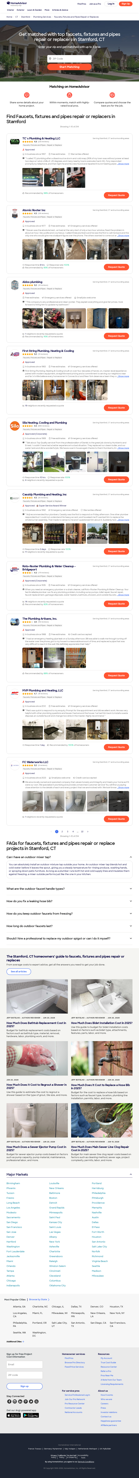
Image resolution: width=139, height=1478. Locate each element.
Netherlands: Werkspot (87, 1449)
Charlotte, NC (40, 1306)
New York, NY (117, 1313)
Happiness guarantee (111, 1421)
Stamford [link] (25, 17)
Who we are (106, 1399)
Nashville (97, 1212)
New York (54, 1241)
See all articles (19, 971)
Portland (97, 1183)
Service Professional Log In (77, 1395)
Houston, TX (116, 1306)
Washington (13, 1246)
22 (82, 831)
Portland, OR (39, 1322)
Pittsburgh (97, 1198)
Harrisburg (98, 1188)
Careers (104, 1403)
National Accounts (73, 1412)
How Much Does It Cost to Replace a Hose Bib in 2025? (100, 1086)
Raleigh (53, 1261)
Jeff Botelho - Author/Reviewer (23, 1018)
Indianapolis (13, 1285)
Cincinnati (54, 1271)
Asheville (54, 1246)
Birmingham (13, 1183)
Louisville (54, 1183)
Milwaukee (98, 1275)
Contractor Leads (73, 1408)
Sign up (24, 1386)
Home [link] (9, 17)
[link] (69, 142)
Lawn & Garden (34, 10)
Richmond (97, 1256)
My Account (106, 1358)
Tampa (10, 1271)
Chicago (11, 1280)
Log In (111, 3)
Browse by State (38, 1299)
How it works (107, 1395)
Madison (96, 1271)
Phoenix (11, 1188)
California (62, 1456)
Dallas (95, 1222)
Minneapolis (55, 1212)
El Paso (96, 1227)
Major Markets (17, 1174)
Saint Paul (54, 1217)
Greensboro (56, 1256)
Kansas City (55, 1222)
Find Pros (69, 1358)
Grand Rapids (56, 1207)
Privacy (54, 1456)
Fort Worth (98, 1232)
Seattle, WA (19, 1332)
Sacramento (13, 1217)
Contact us (106, 1416)
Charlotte (54, 1251)
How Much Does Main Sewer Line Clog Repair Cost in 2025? (100, 1148)
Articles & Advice (60, 10)
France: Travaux (34, 1449)
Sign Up (126, 3)
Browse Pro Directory (75, 1362)
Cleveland (55, 1275)
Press (103, 1408)
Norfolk (96, 1251)
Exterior (20, 10)
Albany (53, 1236)
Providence (98, 1202)
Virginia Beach (100, 1261)
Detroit (53, 1202)
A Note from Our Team (111, 1380)
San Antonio (98, 1241)
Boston (53, 1198)
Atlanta (11, 1275)
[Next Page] (87, 831)
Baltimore (54, 1193)
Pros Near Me (107, 1375)
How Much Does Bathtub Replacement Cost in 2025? (36, 1024)
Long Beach (13, 1202)
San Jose (11, 1232)
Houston (96, 1236)
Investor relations (109, 1412)
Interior (10, 10)
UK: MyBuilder (105, 1449)
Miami (10, 1261)
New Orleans (56, 1188)
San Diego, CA (98, 1322)
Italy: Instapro (70, 1449)
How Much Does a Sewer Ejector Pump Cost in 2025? (36, 1148)
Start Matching (69, 67)
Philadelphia (98, 1193)
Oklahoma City (57, 1285)
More (47, 10)
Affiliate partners (109, 1425)
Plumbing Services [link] (42, 17)
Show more (123, 164)
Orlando (11, 1266)
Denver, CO (97, 1306)
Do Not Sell (72, 1456)
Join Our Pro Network (75, 1399)
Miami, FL (37, 1313)
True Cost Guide (108, 1362)
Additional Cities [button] (14, 1341)
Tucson (10, 1193)
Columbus (55, 1280)
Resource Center (109, 1367)
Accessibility (83, 1456)
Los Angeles (13, 1207)
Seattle (96, 1266)
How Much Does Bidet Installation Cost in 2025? (101, 1023)
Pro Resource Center (75, 1403)
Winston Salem (57, 1266)
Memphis (97, 1207)
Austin (95, 1217)
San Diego (12, 1222)
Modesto (11, 1212)
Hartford (11, 1241)
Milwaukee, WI (59, 1313)
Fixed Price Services (74, 1367)
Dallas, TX (76, 1306)
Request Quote (116, 195)
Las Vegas (55, 1232)
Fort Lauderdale (16, 1251)
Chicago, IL (58, 1306)
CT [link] (16, 17)
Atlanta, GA (19, 1306)
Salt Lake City (99, 1246)
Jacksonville (13, 1256)
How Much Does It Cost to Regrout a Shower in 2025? (37, 1086)
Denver (11, 1236)
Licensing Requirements (112, 1384)
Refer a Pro (106, 1371)
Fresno (10, 1198)
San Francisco (14, 1227)
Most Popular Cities (15, 1299)
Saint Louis (55, 1227)
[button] (32, 177)
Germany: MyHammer (53, 1449)
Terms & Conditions (86, 1462)
